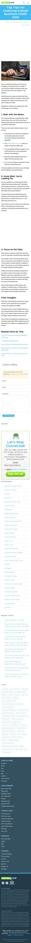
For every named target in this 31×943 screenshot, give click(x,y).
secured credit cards (8, 743)
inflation (13, 734)
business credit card (21, 695)
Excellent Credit (10, 557)
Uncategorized (10, 604)
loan (19, 734)
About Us (4, 864)
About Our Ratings (24, 22)
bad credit (25, 689)
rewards (4, 740)
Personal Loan (10, 580)
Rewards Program (14, 740)
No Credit (4, 781)
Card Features (10, 506)
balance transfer (21, 692)
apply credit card (15, 689)
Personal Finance (11, 576)
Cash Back (8, 510)
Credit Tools (9, 545)
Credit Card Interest (8, 713)
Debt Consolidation (11, 549)
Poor (2, 771)
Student (22, 746)
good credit (5, 734)
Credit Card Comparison (13, 521)
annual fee (5, 689)
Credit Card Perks (21, 713)
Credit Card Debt (11, 525)
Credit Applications (11, 514)
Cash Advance (6, 698)
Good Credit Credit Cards (14, 560)
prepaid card (5, 737)
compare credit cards (8, 704)
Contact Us (4, 866)
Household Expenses (7, 819)
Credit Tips (8, 541)
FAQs (3, 846)
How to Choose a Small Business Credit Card (14, 344)
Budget (7, 494)
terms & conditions (19, 469)
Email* (15, 463)
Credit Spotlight (10, 537)
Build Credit (4, 791)
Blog (2, 844)
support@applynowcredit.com (16, 933)
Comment (5, 394)
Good (2, 766)
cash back (15, 698)
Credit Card (19, 704)
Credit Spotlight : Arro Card (14, 620)
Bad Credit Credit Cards (13, 486)
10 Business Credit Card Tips (10, 341)
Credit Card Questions (8, 716)
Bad (2, 773)
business (10, 695)
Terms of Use (5, 861)
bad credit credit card (8, 692)
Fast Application (6, 796)
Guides (7, 564)
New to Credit (5, 778)
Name (4, 381)
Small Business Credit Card (9, 746)
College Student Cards (7, 806)
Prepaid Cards (10, 588)
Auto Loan (4, 831)
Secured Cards (5, 803)
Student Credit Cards (12, 600)
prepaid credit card (16, 737)
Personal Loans (5, 814)
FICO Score (20, 731)
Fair (2, 768)
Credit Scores (9, 533)
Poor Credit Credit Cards (13, 584)
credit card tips (6, 722)
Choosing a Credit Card (9, 701)
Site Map (3, 869)
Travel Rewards (6, 752)
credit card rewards (22, 716)
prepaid (24, 734)
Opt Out (3, 859)
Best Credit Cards (6, 788)
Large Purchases (6, 821)
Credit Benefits (10, 517)
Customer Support (6, 854)
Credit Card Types (11, 529)
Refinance (4, 829)
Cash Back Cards (6, 793)
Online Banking (10, 572)
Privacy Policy (5, 856)
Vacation (8, 607)
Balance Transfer (11, 490)
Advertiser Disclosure (12, 22)
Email (4, 387)
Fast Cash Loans (6, 816)
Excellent (3, 763)
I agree (16, 469)
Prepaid (3, 798)
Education (24, 725)
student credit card (7, 749)
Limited (3, 776)
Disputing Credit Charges (14, 553)
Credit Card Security (17, 719)
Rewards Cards (5, 801)
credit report (16, 722)
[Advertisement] (15, 43)
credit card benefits (8, 707)
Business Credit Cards (13, 502)
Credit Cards (6, 719)
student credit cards (21, 749)
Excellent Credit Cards (8, 731)
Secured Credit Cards (12, 596)
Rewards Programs (11, 592)
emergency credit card (8, 728)
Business (8, 498)
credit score (5, 725)
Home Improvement (7, 826)
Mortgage (8, 568)
